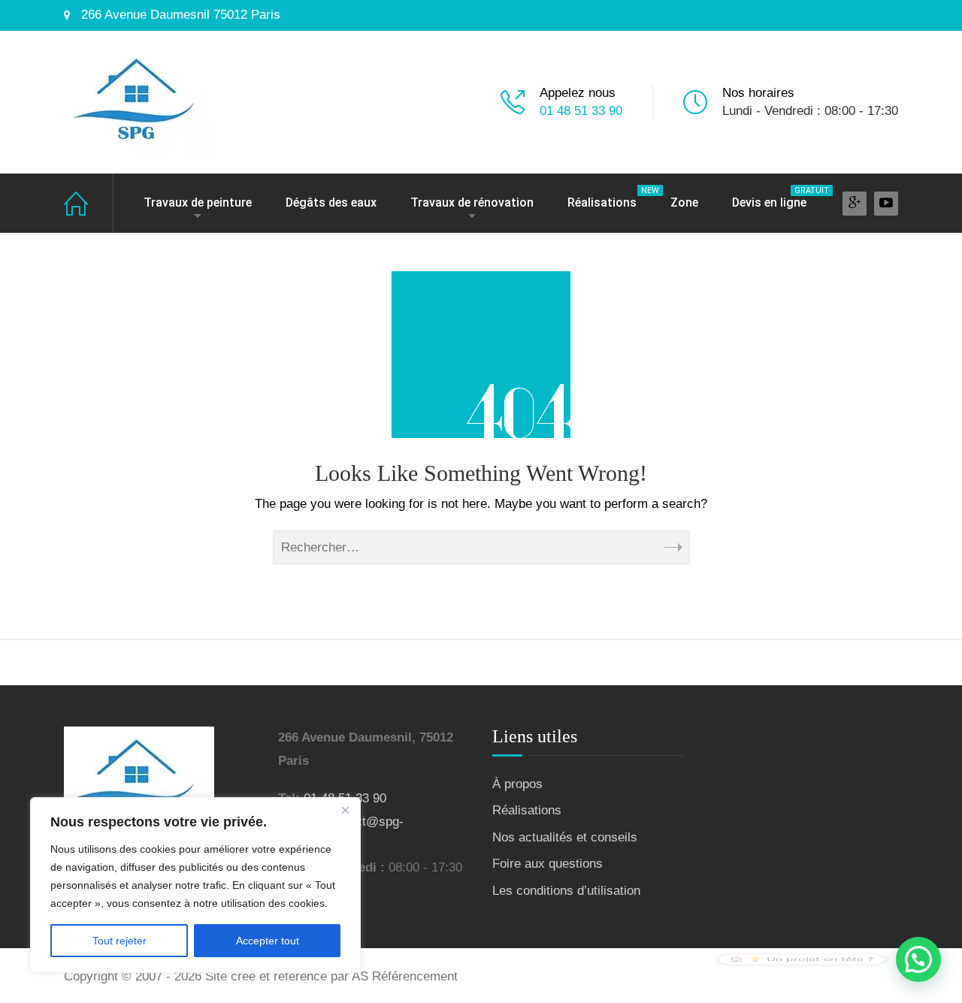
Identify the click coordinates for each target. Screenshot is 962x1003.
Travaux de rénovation (472, 202)
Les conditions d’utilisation (566, 891)
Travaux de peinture (198, 202)
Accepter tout (267, 941)
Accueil (88, 203)
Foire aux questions (547, 863)
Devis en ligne (776, 198)
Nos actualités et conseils (564, 837)
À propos (517, 784)
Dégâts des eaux (331, 202)
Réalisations (609, 198)
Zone (684, 202)
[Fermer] (345, 810)
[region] (195, 885)
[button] (918, 959)
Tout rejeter (119, 941)
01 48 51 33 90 (581, 111)
